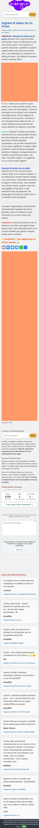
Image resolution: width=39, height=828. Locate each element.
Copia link (19, 549)
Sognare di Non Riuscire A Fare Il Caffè (17, 686)
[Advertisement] (19, 82)
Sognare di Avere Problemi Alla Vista (16, 769)
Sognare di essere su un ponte (16, 168)
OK (24, 826)
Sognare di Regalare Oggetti (13, 643)
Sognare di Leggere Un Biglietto (14, 789)
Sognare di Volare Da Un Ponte (17, 24)
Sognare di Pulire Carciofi (12, 620)
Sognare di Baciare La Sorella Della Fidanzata (19, 594)
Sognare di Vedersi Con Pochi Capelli (16, 712)
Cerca (32, 14)
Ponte (10, 422)
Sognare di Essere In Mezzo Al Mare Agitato (19, 732)
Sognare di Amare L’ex (11, 815)
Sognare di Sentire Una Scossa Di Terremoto (19, 663)
